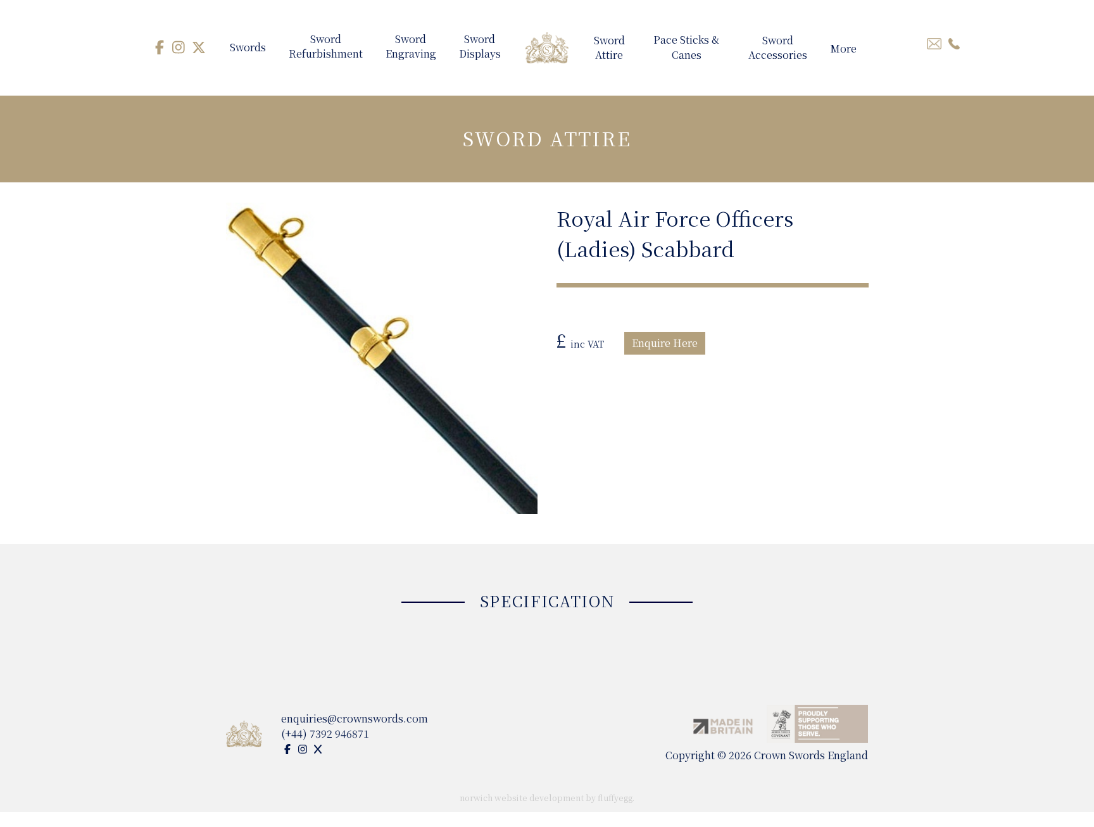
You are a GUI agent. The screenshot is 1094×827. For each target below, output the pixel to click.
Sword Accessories (777, 48)
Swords (248, 47)
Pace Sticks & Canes (687, 47)
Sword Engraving (411, 47)
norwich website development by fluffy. (547, 798)
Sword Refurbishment (326, 47)
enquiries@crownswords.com (354, 718)
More (843, 48)
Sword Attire (609, 48)
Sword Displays (480, 47)
